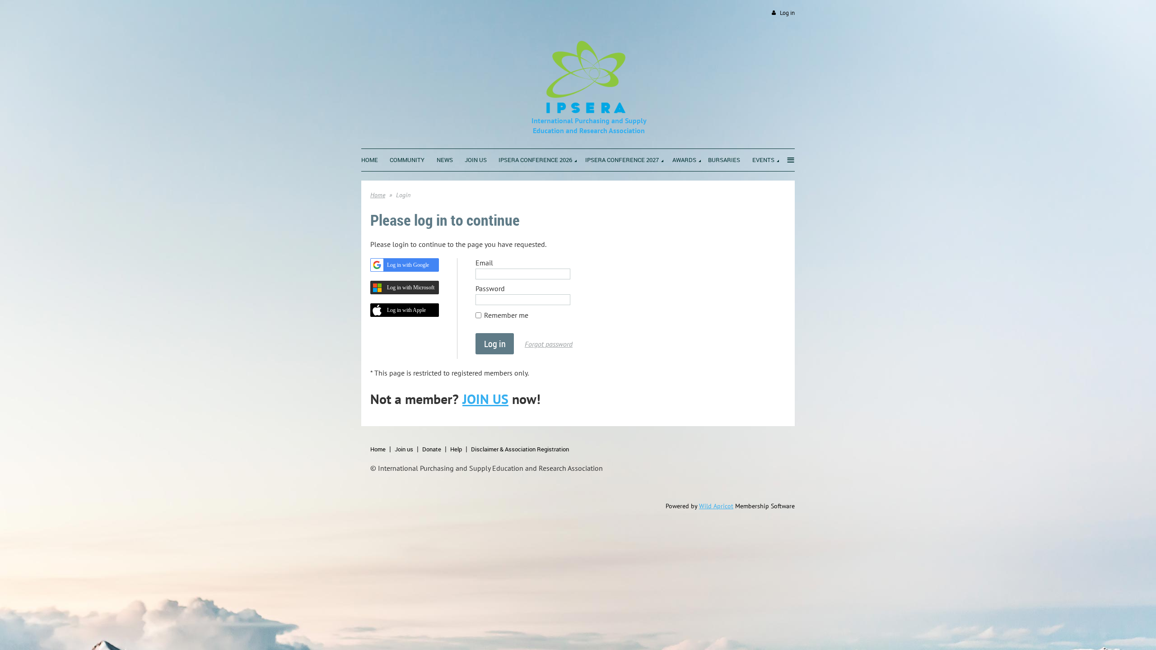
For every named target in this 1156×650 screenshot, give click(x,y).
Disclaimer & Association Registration (520, 449)
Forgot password (549, 343)
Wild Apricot (716, 506)
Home (377, 195)
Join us (404, 449)
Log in (787, 13)
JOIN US (485, 399)
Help (456, 449)
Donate (431, 449)
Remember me (506, 315)
